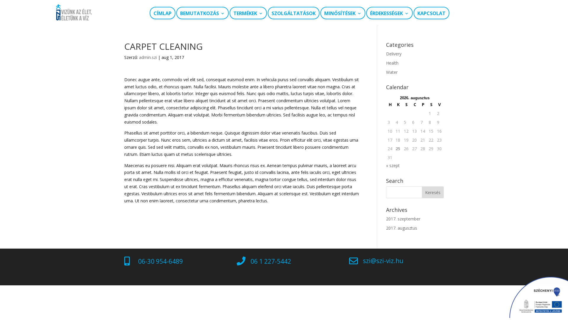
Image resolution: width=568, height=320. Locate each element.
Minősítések (340, 13)
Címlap (163, 13)
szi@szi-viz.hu (383, 261)
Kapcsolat (431, 13)
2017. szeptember (403, 219)
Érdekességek (386, 13)
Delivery (393, 54)
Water (392, 72)
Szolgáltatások (294, 13)
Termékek (245, 13)
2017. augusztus (401, 228)
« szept (393, 165)
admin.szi (148, 57)
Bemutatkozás (199, 13)
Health (392, 63)
